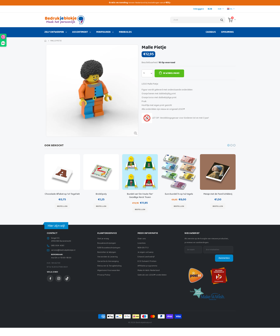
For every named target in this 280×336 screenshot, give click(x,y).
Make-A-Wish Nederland (149, 270)
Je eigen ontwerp (145, 252)
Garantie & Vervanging (107, 261)
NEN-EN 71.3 (143, 247)
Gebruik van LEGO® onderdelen (152, 275)
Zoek (221, 20)
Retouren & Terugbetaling (109, 266)
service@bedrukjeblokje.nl (63, 250)
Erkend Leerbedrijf (146, 256)
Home (45, 40)
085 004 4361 (57, 245)
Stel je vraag (103, 238)
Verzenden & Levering (107, 256)
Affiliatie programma (147, 266)
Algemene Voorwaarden (108, 270)
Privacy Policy (103, 275)
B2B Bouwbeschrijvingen (108, 247)
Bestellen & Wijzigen (106, 252)
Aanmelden (224, 258)
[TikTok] (67, 278)
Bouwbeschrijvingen (106, 243)
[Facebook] (50, 278)
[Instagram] (58, 278)
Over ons (142, 238)
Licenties (142, 243)
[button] (228, 145)
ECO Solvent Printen (147, 261)
